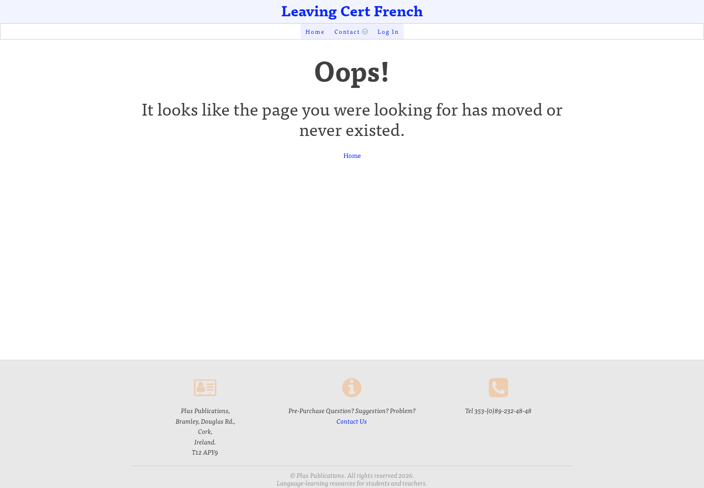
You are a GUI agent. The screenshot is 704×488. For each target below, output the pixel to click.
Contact (347, 31)
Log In (388, 31)
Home (315, 31)
